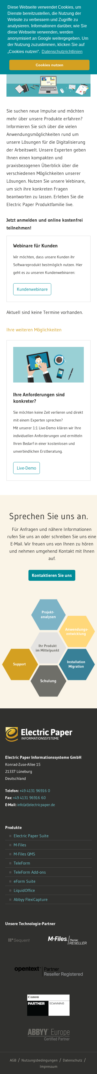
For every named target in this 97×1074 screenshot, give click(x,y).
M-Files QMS (24, 853)
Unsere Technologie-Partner (30, 923)
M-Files (20, 844)
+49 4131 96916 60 (29, 797)
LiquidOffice (24, 890)
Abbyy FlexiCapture (31, 899)
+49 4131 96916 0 (35, 790)
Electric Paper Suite (31, 835)
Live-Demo (26, 468)
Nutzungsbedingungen (39, 1060)
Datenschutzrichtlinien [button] (62, 51)
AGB (13, 1060)
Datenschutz (72, 1060)
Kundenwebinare (32, 289)
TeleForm (22, 863)
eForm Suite (24, 881)
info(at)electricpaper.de (36, 804)
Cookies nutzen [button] (49, 65)
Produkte (13, 827)
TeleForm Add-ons (30, 872)
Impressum (48, 1066)
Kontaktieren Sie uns (52, 575)
